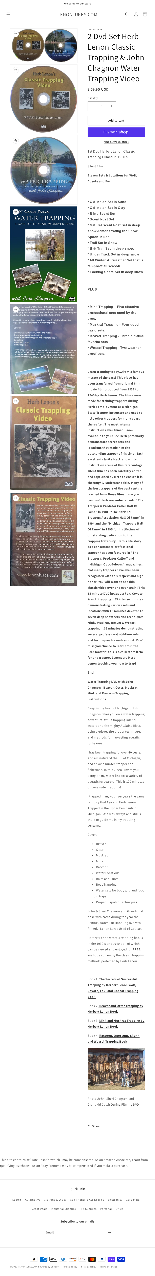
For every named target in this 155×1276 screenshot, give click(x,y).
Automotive (32, 1199)
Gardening (132, 1199)
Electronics (115, 1199)
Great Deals (39, 1209)
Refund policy (70, 1266)
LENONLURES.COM (28, 1266)
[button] (8, 14)
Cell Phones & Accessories (87, 1199)
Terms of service (108, 1266)
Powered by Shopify (48, 1266)
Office (119, 1209)
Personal (106, 1209)
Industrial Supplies (63, 1209)
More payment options (116, 141)
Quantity (93, 98)
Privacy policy (88, 1266)
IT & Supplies (88, 1209)
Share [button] (96, 1126)
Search (16, 1199)
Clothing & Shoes (55, 1199)
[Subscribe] (109, 1232)
